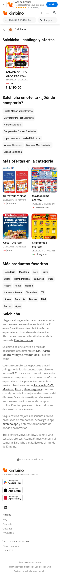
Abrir (52, 4)
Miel (43, 299)
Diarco (46, 351)
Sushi (7, 279)
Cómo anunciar (10, 546)
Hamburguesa (22, 279)
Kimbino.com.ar (23, 340)
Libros (7, 299)
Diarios (33, 299)
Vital (15, 355)
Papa (51, 279)
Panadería (9, 272)
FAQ (4, 519)
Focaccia (20, 299)
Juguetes (39, 279)
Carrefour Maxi (30, 355)
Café (35, 272)
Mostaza (24, 272)
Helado (29, 285)
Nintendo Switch (13, 292)
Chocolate (31, 292)
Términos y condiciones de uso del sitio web (30, 567)
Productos (8, 532)
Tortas (7, 306)
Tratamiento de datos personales (30, 571)
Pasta (18, 285)
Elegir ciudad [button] (50, 20)
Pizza (45, 272)
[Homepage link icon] (18, 459)
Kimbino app (10, 424)
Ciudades (7, 528)
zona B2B (7, 550)
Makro (6, 355)
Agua (18, 306)
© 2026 (30, 562)
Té (42, 292)
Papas (7, 285)
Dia (38, 351)
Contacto (7, 524)
